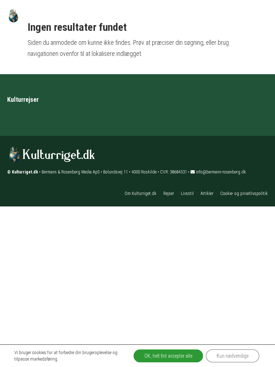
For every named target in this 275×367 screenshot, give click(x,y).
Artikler (207, 193)
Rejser (168, 193)
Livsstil (187, 193)
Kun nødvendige (233, 356)
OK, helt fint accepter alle (168, 356)
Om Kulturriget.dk (140, 193)
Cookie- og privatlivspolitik (244, 193)
